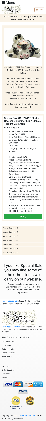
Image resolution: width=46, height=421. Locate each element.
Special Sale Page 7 (10, 253)
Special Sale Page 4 (10, 240)
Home (2, 301)
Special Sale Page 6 (10, 249)
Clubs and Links (8, 349)
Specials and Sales (9, 353)
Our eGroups (7, 345)
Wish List (5, 366)
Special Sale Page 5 (10, 244)
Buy (24, 216)
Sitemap (5, 377)
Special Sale (25, 287)
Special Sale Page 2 (10, 232)
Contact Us (6, 374)
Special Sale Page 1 (10, 228)
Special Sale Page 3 (10, 236)
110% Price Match (8, 342)
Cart (41, 9)
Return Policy (7, 356)
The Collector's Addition (11, 327)
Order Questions (8, 370)
